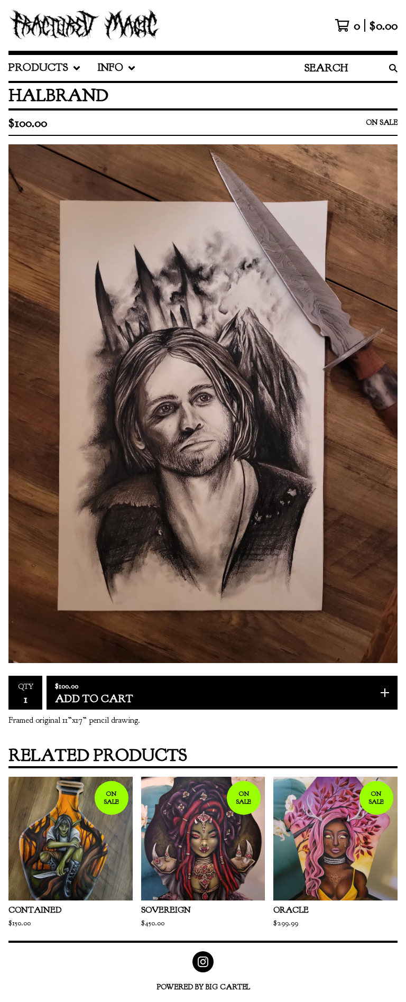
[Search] (393, 68)
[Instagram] (203, 961)
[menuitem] (44, 68)
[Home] (84, 25)
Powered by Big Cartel (203, 986)
